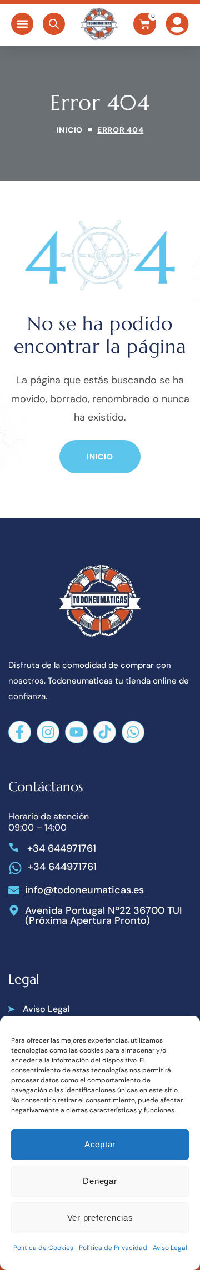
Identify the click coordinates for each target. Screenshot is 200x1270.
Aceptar (100, 1144)
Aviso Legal (170, 1247)
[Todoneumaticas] (98, 23)
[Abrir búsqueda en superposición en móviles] (53, 24)
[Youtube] (76, 732)
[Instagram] (48, 732)
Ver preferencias (100, 1217)
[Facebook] (19, 732)
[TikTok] (104, 732)
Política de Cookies (43, 1247)
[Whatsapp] (133, 732)
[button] (22, 24)
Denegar (100, 1181)
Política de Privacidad (113, 1247)
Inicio (70, 130)
